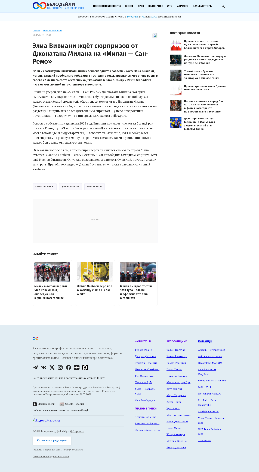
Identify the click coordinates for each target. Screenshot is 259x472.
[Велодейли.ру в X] (52, 367)
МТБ (169, 6)
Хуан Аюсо (173, 408)
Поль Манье (174, 428)
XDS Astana (204, 440)
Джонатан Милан (44, 186)
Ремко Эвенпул (176, 362)
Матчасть (183, 6)
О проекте (78, 431)
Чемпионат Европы (147, 423)
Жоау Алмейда (175, 434)
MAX (154, 16)
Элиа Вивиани (94, 186)
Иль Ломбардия (145, 400)
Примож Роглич (176, 376)
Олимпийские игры (147, 430)
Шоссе (129, 6)
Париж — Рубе (143, 382)
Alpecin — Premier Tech (211, 349)
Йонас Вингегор (176, 356)
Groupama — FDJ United (212, 380)
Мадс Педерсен (176, 395)
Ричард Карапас (176, 447)
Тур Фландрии (144, 376)
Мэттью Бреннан (177, 441)
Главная (36, 30)
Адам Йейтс (173, 401)
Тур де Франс (143, 349)
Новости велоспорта (107, 6)
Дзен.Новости (46, 403)
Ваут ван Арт (174, 388)
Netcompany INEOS (209, 393)
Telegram (132, 16)
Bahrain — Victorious (210, 356)
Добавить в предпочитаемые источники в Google (61, 410)
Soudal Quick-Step (208, 411)
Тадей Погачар (175, 349)
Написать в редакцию (52, 440)
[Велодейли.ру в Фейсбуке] (68, 367)
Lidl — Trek (204, 387)
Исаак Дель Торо (177, 421)
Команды (205, 341)
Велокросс (155, 6)
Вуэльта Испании (146, 362)
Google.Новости (74, 403)
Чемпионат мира (145, 416)
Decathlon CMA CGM (210, 362)
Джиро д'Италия (145, 356)
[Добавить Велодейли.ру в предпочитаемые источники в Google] (155, 38)
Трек (141, 6)
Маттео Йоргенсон (178, 415)
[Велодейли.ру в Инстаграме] (60, 367)
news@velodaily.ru (73, 449)
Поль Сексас (174, 369)
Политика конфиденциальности (51, 456)
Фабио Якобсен (70, 186)
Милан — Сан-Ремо (147, 369)
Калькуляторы (202, 6)
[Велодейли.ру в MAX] (85, 367)
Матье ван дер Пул (178, 382)
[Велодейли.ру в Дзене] (77, 367)
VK (143, 16)
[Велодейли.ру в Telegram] (35, 367)
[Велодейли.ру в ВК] (44, 367)
